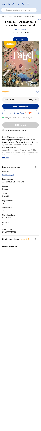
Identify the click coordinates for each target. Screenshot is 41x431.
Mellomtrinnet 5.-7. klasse (31, 16)
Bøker (10, 16)
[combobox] (19, 10)
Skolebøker (18, 16)
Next (33, 72)
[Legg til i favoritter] (37, 91)
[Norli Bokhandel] (6, 4)
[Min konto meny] (22, 4)
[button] (17, 4)
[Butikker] (12, 4)
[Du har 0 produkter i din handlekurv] (27, 4)
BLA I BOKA (19, 39)
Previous (7, 72)
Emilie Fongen (20, 29)
